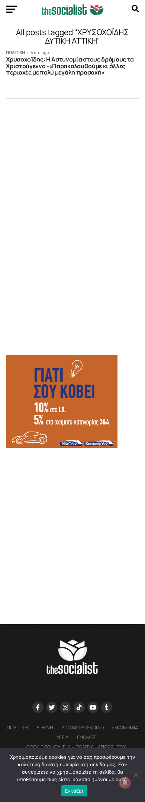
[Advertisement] (72, 532)
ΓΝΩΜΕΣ (86, 737)
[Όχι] (135, 775)
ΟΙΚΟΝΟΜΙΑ (125, 727)
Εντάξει (74, 790)
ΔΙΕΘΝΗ (44, 727)
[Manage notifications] (125, 783)
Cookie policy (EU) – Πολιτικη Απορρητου (76, 746)
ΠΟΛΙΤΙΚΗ (17, 727)
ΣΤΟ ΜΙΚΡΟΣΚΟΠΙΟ (83, 727)
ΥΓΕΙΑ (62, 737)
